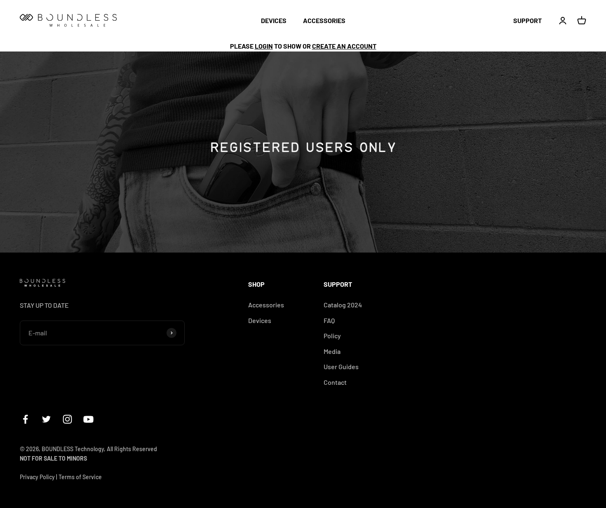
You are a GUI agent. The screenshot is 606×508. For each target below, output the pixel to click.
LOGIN (264, 46)
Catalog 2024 (343, 305)
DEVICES (274, 20)
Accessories (266, 305)
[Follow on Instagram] (67, 419)
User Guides (341, 366)
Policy (332, 335)
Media (332, 351)
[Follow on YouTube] (88, 419)
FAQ (329, 320)
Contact (335, 382)
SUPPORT (527, 20)
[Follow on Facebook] (25, 419)
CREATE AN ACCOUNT (344, 46)
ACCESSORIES (324, 20)
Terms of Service (80, 476)
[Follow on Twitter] (46, 419)
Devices (259, 320)
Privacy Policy (37, 476)
